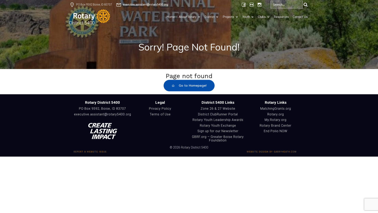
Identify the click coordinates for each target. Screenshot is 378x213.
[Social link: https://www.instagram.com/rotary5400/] (259, 4)
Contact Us (300, 17)
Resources (281, 17)
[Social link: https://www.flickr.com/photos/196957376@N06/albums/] (252, 4)
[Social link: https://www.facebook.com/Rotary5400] (244, 4)
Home (171, 17)
